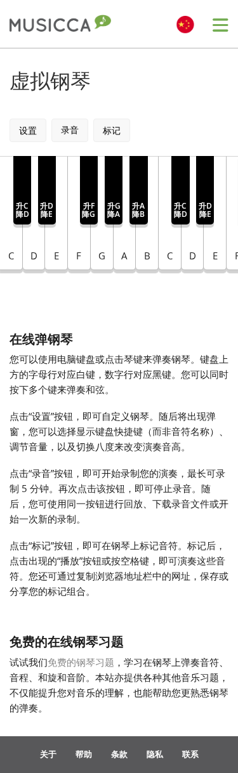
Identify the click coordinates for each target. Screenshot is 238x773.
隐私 (155, 754)
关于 (48, 754)
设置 (28, 130)
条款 (119, 754)
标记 (112, 130)
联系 (190, 754)
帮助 (84, 754)
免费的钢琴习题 (81, 662)
